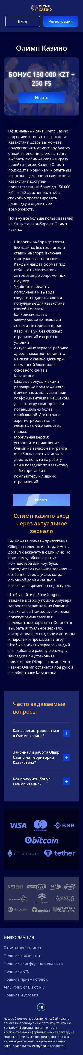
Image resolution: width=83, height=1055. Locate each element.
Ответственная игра (22, 947)
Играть (41, 97)
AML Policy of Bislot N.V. (24, 987)
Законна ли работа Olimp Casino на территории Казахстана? (36, 757)
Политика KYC (16, 971)
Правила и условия (21, 995)
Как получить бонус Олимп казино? (31, 781)
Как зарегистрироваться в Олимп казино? (36, 733)
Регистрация (61, 21)
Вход (22, 21)
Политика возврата (22, 955)
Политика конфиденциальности (33, 963)
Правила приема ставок (26, 979)
